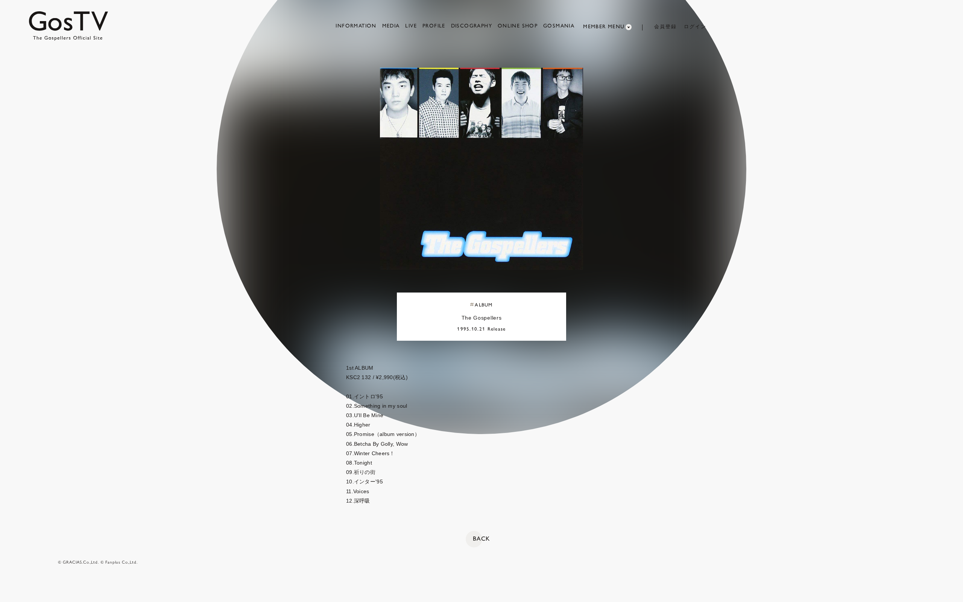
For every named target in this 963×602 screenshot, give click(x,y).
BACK (481, 538)
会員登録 (665, 26)
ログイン (695, 26)
